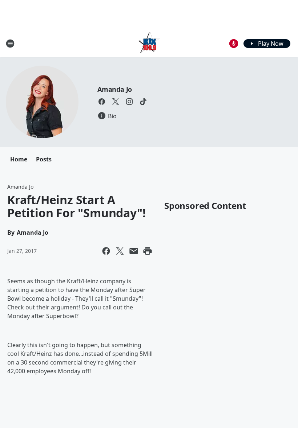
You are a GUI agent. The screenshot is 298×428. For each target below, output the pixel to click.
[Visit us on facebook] (101, 101)
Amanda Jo (114, 89)
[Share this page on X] (120, 251)
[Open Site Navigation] (10, 43)
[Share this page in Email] (134, 251)
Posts (44, 159)
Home (18, 159)
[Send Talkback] (233, 43)
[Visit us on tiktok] (143, 101)
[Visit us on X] (115, 101)
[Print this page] (147, 251)
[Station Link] (149, 43)
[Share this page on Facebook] (106, 251)
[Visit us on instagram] (129, 101)
